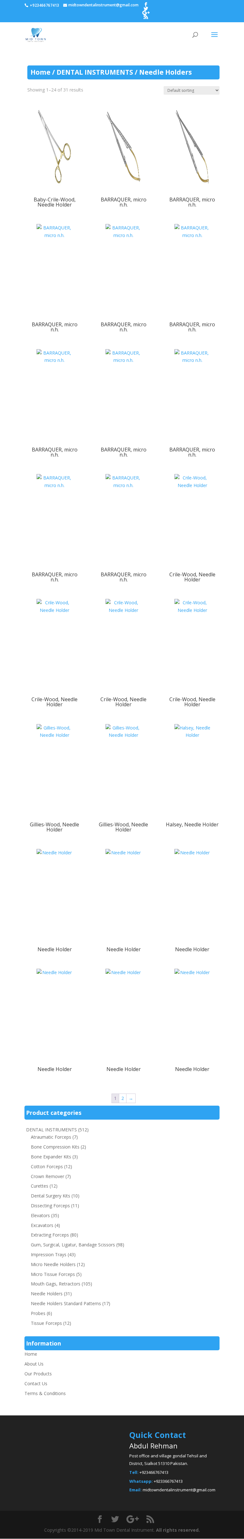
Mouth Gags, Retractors (55, 1284)
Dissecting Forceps (50, 1206)
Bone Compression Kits (55, 1147)
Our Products (38, 1374)
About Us (34, 1364)
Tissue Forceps (46, 1323)
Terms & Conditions (45, 1393)
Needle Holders (47, 1294)
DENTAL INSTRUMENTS (95, 72)
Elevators (40, 1215)
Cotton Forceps (47, 1166)
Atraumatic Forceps (51, 1137)
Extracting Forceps (50, 1235)
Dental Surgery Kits (50, 1196)
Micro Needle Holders (53, 1264)
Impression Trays (48, 1254)
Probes (38, 1313)
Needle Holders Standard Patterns (66, 1303)
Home (40, 72)
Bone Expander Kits (51, 1157)
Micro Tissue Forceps (53, 1274)
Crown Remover (47, 1176)
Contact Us (35, 1383)
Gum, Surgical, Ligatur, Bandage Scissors (73, 1245)
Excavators (42, 1225)
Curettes (39, 1186)
